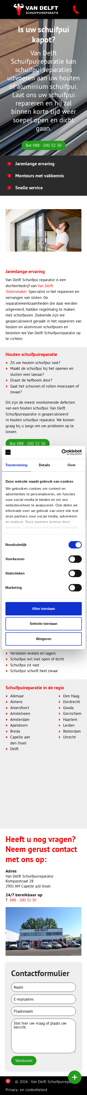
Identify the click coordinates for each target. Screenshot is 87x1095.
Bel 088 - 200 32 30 (43, 145)
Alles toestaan (43, 609)
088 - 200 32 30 (23, 899)
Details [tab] (44, 465)
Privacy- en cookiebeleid (26, 1089)
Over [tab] (71, 465)
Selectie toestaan (43, 624)
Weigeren (43, 639)
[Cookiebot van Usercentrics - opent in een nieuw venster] (62, 452)
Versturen (23, 1060)
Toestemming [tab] (16, 465)
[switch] (75, 559)
